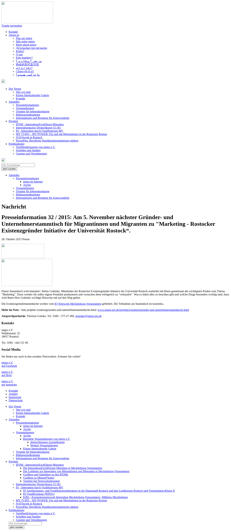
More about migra (26, 44)
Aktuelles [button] (14, 101)
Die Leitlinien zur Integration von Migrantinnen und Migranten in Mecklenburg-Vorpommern (76, 471)
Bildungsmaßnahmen (28, 114)
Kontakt (13, 31)
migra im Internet (33, 181)
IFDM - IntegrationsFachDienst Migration (40, 124)
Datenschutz (16, 400)
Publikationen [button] (16, 143)
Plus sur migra (24, 38)
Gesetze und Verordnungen (31, 153)
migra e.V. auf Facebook (9, 364)
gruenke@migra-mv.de (88, 316)
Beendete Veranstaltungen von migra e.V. (46, 438)
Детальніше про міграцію (31, 47)
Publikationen (16, 510)
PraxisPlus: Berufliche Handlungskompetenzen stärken (47, 140)
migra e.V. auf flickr (7, 373)
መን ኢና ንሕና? (24, 68)
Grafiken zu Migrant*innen (38, 477)
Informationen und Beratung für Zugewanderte (42, 117)
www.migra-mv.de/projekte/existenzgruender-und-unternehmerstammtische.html (143, 309)
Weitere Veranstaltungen (44, 445)
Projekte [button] (13, 121)
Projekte (13, 461)
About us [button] (14, 35)
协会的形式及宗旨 (27, 64)
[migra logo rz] (26, 285)
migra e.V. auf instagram (9, 383)
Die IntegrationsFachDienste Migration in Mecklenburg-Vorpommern (62, 468)
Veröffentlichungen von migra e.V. (35, 147)
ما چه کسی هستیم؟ (28, 74)
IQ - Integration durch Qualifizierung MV (39, 130)
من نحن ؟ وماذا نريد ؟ (29, 61)
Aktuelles (14, 175)
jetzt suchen (9, 168)
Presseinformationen (27, 105)
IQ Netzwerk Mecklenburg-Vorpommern (78, 303)
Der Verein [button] (15, 88)
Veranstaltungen (25, 108)
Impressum (15, 397)
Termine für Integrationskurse (32, 111)
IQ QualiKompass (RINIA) (39, 493)
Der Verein (15, 406)
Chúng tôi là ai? (25, 71)
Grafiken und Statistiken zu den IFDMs (45, 474)
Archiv (27, 184)
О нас (19, 54)
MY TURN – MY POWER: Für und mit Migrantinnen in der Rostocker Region (61, 134)
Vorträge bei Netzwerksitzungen (41, 481)
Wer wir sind (23, 92)
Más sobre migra (25, 41)
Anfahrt (13, 393)
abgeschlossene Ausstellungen (47, 442)
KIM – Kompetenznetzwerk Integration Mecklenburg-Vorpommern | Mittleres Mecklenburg (75, 497)
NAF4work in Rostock (29, 137)
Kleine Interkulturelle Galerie (32, 95)
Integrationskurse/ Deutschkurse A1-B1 (38, 127)
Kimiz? (20, 51)
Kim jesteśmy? (24, 57)
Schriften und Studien (28, 150)
